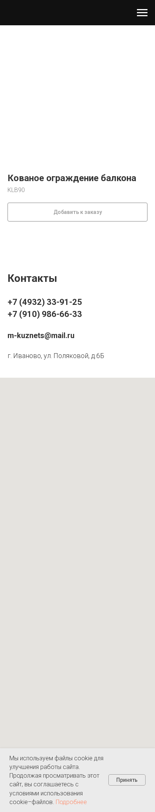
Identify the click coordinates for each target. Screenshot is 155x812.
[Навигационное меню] (142, 13)
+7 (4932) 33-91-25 (45, 302)
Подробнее (71, 802)
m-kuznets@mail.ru (41, 335)
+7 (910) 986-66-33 (45, 314)
